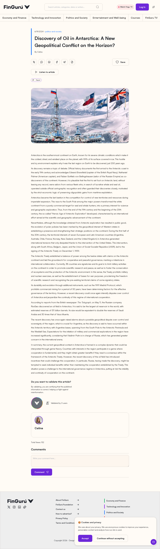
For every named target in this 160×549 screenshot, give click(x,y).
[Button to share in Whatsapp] (42, 62)
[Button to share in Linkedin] (49, 62)
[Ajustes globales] (153, 7)
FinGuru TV (151, 17)
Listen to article (47, 72)
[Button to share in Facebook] (57, 62)
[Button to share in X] (34, 62)
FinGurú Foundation (64, 504)
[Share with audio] (72, 62)
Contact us (60, 509)
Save (122, 62)
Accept (85, 538)
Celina (39, 52)
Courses (135, 17)
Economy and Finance (14, 17)
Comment (40, 472)
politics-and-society (53, 31)
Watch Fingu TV (126, 7)
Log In (142, 7)
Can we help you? (153, 542)
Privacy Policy (62, 518)
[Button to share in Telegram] (64, 62)
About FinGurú (62, 500)
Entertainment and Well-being (109, 17)
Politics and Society (77, 17)
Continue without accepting (110, 538)
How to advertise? (64, 514)
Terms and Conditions (65, 523)
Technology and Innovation (46, 17)
